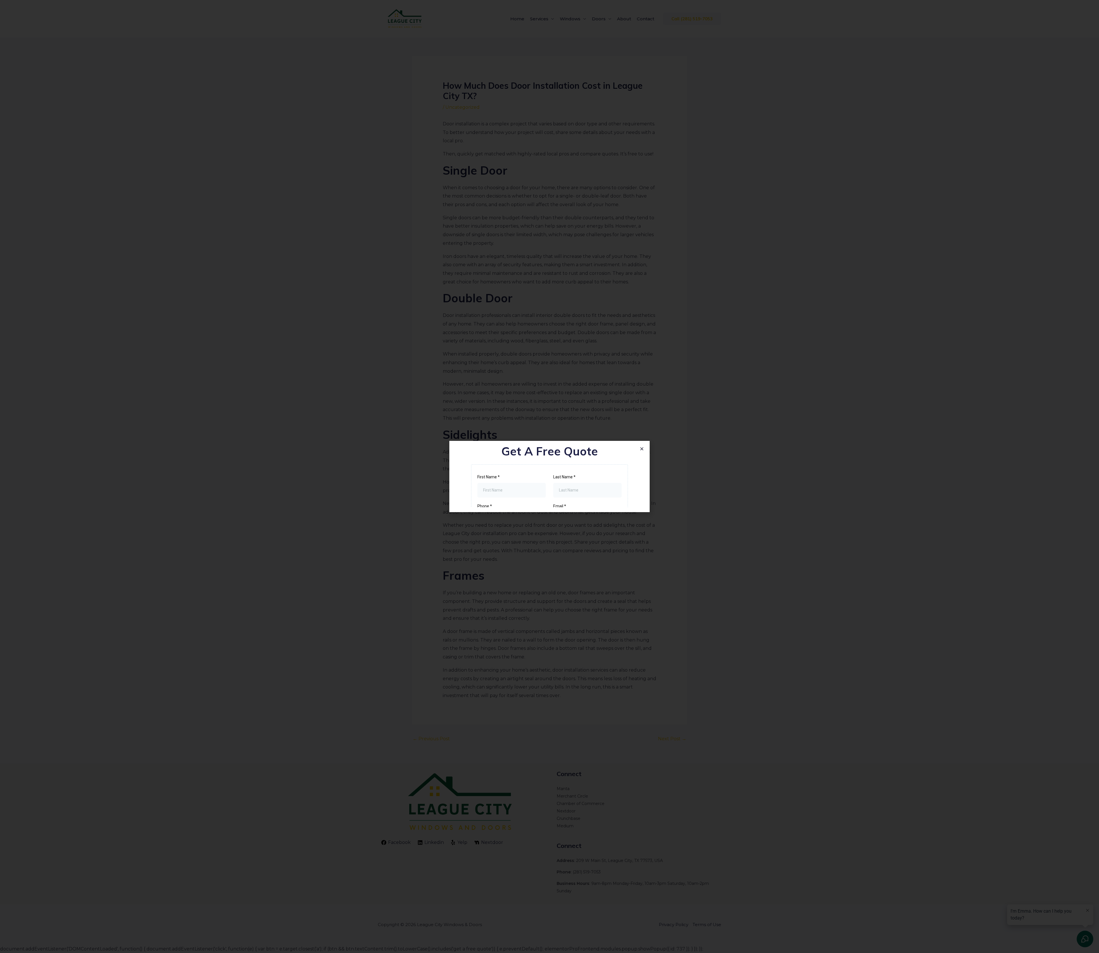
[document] (549, 476)
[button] (642, 449)
